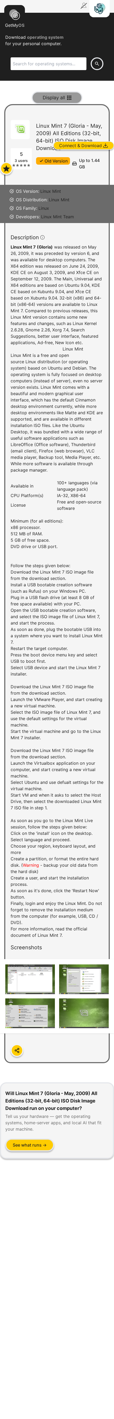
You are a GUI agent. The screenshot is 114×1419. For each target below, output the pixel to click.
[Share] (17, 1050)
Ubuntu (55, 368)
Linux (43, 208)
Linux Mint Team (57, 216)
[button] (57, 589)
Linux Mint (50, 191)
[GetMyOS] (14, 14)
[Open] (6, 168)
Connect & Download (80, 145)
